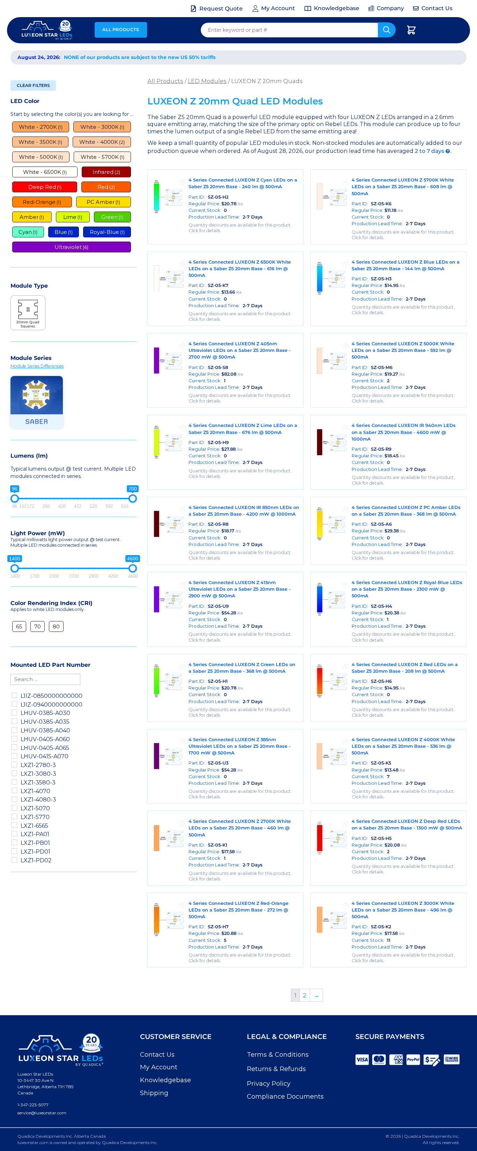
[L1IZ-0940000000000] (14, 704)
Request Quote (221, 8)
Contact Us (157, 1054)
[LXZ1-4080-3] (14, 799)
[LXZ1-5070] (14, 808)
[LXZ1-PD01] (14, 851)
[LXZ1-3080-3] (14, 773)
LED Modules (207, 81)
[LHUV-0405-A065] (14, 747)
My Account (158, 1067)
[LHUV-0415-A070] (14, 756)
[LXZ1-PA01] (14, 833)
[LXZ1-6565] (14, 825)
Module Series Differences (37, 366)
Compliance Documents (285, 1096)
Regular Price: (216, 203)
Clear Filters (33, 85)
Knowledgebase (165, 1080)
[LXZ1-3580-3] (14, 782)
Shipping (154, 1093)
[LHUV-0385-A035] (14, 721)
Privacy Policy (269, 1083)
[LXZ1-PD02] (14, 860)
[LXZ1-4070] (14, 790)
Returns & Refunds (276, 1069)
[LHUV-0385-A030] (14, 712)
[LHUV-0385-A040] (14, 730)
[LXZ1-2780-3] (14, 764)
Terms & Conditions (278, 1054)
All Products (120, 29)
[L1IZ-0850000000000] (14, 695)
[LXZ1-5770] (14, 816)
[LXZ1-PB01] (14, 842)
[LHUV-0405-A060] (14, 738)
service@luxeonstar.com (41, 1112)
